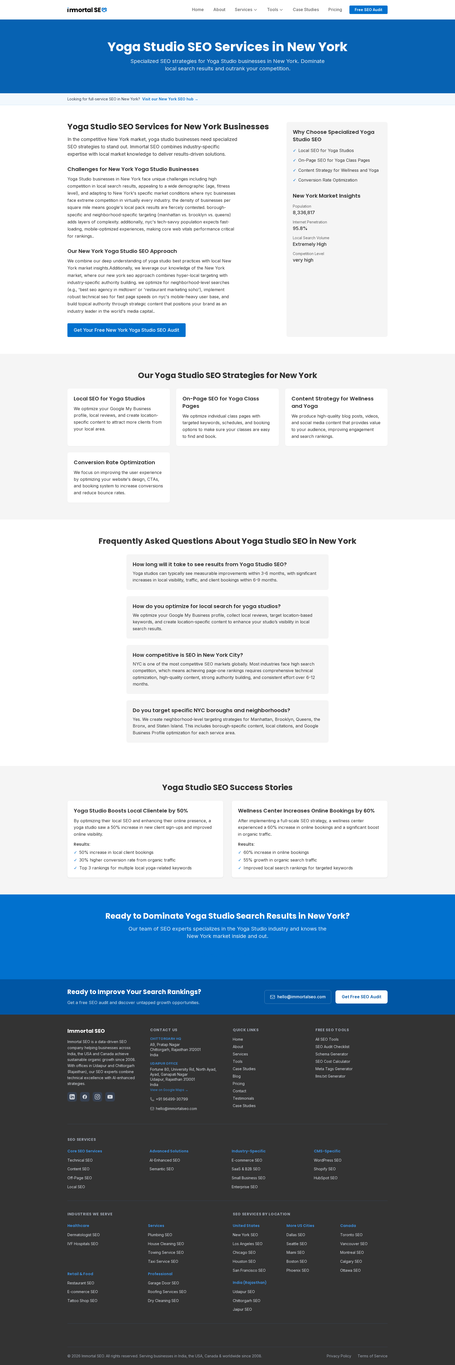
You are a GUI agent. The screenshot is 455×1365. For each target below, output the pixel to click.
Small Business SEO (248, 1178)
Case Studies (306, 9)
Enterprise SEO (245, 1187)
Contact (239, 1091)
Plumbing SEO (160, 1234)
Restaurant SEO (80, 1283)
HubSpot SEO (326, 1178)
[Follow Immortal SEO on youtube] (110, 1097)
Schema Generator (331, 1054)
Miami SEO (295, 1252)
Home (198, 9)
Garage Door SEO (163, 1283)
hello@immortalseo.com (301, 996)
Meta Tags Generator (334, 1068)
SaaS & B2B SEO (246, 1169)
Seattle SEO (296, 1243)
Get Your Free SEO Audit (227, 955)
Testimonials (243, 1098)
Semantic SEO (162, 1169)
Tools (238, 1061)
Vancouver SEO (354, 1243)
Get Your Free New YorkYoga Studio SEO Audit (126, 330)
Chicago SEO (244, 1252)
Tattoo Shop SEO (82, 1300)
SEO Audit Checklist (332, 1046)
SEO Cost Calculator (332, 1061)
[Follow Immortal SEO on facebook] (85, 1097)
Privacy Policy (339, 1356)
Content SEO (78, 1169)
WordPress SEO (328, 1160)
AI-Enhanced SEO (165, 1160)
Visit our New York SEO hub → (170, 99)
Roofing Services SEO (167, 1291)
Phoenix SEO (297, 1270)
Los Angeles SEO (248, 1243)
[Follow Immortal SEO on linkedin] (72, 1097)
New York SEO (245, 1234)
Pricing (335, 9)
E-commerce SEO (247, 1160)
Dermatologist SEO (83, 1234)
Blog (237, 1076)
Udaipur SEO (244, 1291)
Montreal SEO (352, 1252)
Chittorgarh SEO (246, 1300)
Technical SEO (80, 1160)
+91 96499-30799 (172, 1099)
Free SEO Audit (368, 9)
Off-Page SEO (79, 1178)
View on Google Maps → (169, 1090)
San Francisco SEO (249, 1270)
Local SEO (76, 1187)
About (219, 9)
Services (240, 1054)
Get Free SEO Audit (361, 996)
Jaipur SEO (242, 1309)
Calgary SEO (351, 1261)
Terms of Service (373, 1356)
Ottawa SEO (350, 1270)
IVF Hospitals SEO (82, 1243)
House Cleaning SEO (166, 1243)
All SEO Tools (327, 1039)
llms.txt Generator (330, 1076)
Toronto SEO (351, 1234)
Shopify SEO (325, 1169)
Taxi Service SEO (163, 1261)
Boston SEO (296, 1261)
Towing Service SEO (166, 1252)
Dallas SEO (295, 1234)
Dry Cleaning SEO (163, 1300)
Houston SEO (244, 1261)
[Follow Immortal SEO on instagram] (97, 1097)
